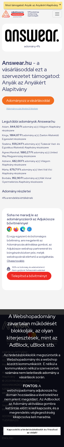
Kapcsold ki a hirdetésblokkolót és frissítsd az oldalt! (32, 431)
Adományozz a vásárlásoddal (28, 100)
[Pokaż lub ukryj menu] (57, 14)
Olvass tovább (15, 261)
